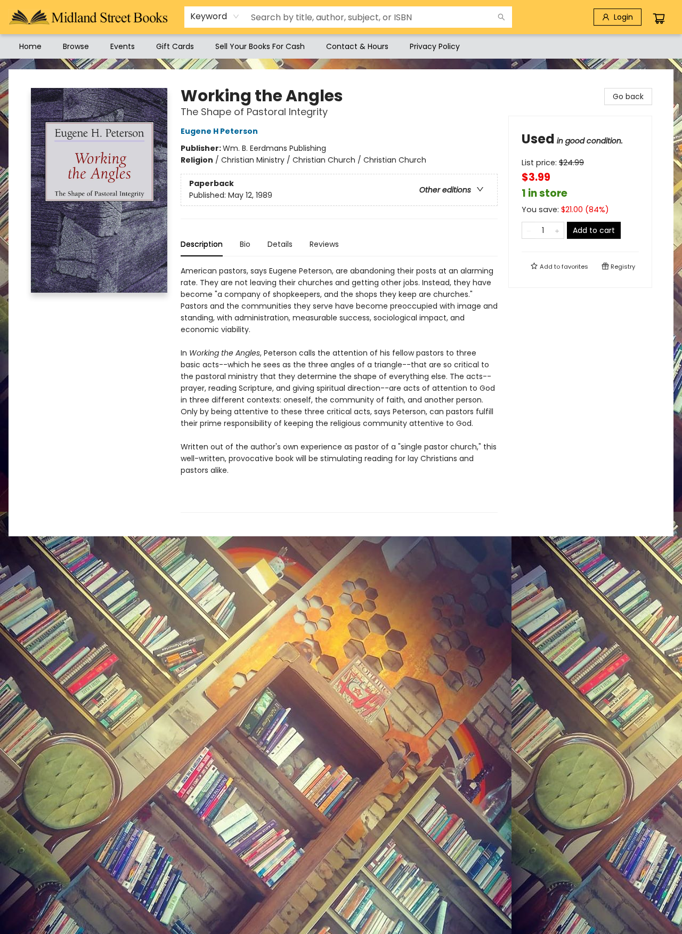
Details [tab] (280, 244)
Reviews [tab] (324, 244)
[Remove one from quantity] (528, 230)
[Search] (501, 17)
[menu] (341, 46)
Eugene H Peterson (219, 131)
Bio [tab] (245, 244)
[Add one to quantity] (557, 230)
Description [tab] (202, 244)
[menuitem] (30, 46)
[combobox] (215, 16)
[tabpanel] (339, 389)
